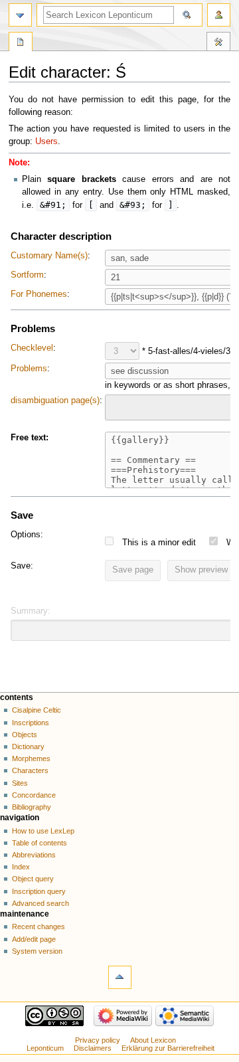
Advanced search (40, 903)
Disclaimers (93, 1048)
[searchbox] (117, 405)
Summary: (30, 611)
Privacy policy (97, 1040)
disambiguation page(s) (55, 400)
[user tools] (218, 15)
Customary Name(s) (49, 255)
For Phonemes (39, 294)
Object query (33, 879)
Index (21, 867)
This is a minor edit (159, 542)
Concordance (34, 795)
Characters (30, 770)
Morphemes (31, 758)
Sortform (27, 275)
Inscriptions (30, 723)
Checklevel (32, 348)
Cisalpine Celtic (36, 710)
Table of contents (39, 843)
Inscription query (39, 891)
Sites (20, 783)
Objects (24, 735)
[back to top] (119, 977)
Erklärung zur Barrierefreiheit (167, 1048)
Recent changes (38, 926)
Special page (20, 43)
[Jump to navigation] (20, 15)
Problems (29, 368)
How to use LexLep (43, 831)
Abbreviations (34, 855)
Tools (218, 43)
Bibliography (31, 807)
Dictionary (28, 747)
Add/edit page (34, 939)
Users (46, 141)
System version (37, 951)
